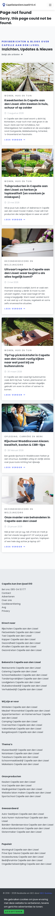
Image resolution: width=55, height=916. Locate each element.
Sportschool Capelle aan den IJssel (21, 796)
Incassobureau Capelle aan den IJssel (22, 856)
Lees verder (13, 140)
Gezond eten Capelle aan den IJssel (21, 650)
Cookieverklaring (11, 603)
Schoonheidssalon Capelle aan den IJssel (24, 675)
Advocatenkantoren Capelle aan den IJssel (26, 828)
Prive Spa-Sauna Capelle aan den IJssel (23, 853)
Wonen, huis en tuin (18, 95)
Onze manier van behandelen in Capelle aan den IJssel (27, 519)
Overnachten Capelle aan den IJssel (22, 725)
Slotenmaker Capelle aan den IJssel (21, 831)
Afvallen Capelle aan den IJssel (19, 646)
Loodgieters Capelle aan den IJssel (21, 682)
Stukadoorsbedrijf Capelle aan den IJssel (24, 685)
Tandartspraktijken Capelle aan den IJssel (25, 678)
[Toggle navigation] (50, 5)
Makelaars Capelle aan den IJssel (20, 764)
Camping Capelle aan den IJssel (19, 721)
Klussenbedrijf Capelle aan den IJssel (22, 750)
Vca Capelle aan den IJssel (16, 785)
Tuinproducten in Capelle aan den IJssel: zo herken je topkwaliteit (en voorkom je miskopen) (26, 191)
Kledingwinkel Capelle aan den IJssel (22, 789)
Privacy (6, 611)
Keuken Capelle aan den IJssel (18, 781)
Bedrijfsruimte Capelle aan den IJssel (22, 860)
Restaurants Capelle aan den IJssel (21, 667)
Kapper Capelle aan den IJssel (18, 639)
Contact (6, 593)
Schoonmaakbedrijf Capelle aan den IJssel (25, 760)
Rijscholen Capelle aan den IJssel (20, 628)
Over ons (7, 600)
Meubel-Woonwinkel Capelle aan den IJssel (26, 710)
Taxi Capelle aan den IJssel (16, 635)
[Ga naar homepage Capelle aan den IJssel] (19, 5)
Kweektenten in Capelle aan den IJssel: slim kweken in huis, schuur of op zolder (26, 104)
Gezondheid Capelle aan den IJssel (21, 643)
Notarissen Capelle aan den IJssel (20, 753)
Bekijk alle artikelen (11, 54)
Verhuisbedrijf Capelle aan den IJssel (22, 689)
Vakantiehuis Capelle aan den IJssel (21, 728)
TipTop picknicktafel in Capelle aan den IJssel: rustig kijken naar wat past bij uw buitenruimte (27, 360)
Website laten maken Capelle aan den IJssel (26, 792)
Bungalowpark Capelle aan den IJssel (22, 732)
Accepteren (14, 911)
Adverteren (8, 596)
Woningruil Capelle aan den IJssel (20, 849)
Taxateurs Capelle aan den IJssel (20, 757)
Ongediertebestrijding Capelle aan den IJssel (26, 864)
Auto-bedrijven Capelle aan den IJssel (23, 814)
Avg (4, 607)
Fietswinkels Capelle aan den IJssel (21, 632)
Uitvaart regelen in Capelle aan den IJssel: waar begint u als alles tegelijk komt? (27, 273)
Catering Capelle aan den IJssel (19, 671)
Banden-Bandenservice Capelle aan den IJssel (27, 824)
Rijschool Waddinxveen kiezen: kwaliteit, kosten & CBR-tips (26, 443)
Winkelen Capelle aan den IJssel (19, 707)
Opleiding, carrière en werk (23, 436)
